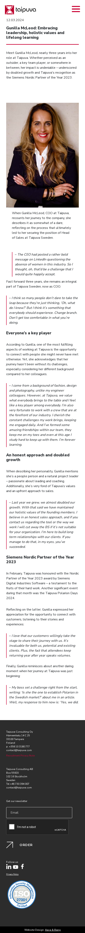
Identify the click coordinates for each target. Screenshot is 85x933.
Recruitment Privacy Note (20, 755)
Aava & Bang (53, 930)
